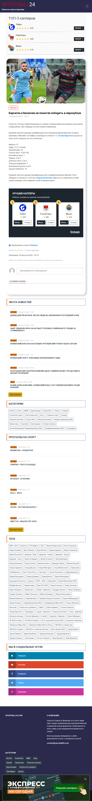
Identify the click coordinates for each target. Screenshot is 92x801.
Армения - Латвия (46, 554)
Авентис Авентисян (54, 546)
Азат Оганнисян (70, 546)
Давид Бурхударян (16, 576)
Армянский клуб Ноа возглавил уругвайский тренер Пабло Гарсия (43, 344)
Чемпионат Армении (74, 620)
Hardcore (23, 546)
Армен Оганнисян (70, 550)
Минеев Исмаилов (16, 598)
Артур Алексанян (15, 563)
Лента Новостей (31, 415)
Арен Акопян (42, 550)
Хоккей (64, 415)
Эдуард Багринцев (46, 634)
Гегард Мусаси (30, 568)
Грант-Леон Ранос (29, 572)
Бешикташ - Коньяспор (21, 450)
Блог (42, 415)
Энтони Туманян (43, 638)
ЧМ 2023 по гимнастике (63, 625)
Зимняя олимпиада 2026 (63, 419)
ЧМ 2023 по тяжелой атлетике (37, 629)
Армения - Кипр (30, 554)
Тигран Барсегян (65, 135)
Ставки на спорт (52, 415)
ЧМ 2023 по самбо (16, 629)
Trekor (19, 24)
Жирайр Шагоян (15, 585)
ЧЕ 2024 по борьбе (31, 620)
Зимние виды (29, 585)
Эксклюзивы (29, 638)
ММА (26, 411)
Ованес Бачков (15, 603)
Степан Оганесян (67, 607)
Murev (19, 46)
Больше (75, 231)
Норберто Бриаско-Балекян (49, 598)
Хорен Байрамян (74, 616)
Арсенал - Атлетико (20, 479)
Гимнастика (13, 424)
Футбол (13, 312)
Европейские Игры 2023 (67, 581)
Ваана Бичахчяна (44, 178)
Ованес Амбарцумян (70, 598)
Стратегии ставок (15, 415)
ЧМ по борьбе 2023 (58, 629)
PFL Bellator (34, 546)
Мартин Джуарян (46, 594)
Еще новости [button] (15, 395)
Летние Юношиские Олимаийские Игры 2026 (25, 428)
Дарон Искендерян (62, 576)
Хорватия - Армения (57, 616)
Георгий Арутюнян (61, 568)
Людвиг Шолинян (15, 594)
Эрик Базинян (57, 638)
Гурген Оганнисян (56, 572)
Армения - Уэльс (15, 559)
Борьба (65, 411)
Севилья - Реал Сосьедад (22, 465)
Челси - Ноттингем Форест (23, 507)
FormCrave (21, 35)
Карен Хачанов (70, 585)
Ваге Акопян (19, 250)
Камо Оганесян (56, 585)
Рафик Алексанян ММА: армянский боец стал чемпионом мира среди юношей (45, 386)
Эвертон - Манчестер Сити (23, 521)
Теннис (57, 411)
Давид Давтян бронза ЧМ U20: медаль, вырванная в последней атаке (44, 315)
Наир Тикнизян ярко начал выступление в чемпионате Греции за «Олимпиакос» (43, 329)
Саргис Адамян (52, 607)
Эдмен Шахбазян (30, 634)
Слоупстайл (30, 419)
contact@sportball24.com (58, 743)
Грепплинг (43, 572)
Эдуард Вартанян (63, 634)
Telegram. (33, 245)
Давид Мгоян (47, 576)
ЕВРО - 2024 (40, 581)
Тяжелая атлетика (16, 419)
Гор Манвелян (14, 572)
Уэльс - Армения (75, 612)
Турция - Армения (43, 612)
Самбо (41, 607)
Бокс (12, 382)
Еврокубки (52, 581)
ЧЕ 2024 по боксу (15, 620)
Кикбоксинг (29, 590)
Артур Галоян (30, 563)
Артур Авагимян (62, 559)
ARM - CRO (13, 546)
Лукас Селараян (74, 590)
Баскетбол (47, 411)
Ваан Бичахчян (29, 260)
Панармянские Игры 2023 (54, 428)
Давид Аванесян (72, 572)
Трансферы (71, 428)
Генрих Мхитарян (45, 568)
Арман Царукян (55, 550)
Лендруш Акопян (59, 590)
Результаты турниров (28, 607)
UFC (42, 546)
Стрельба (24, 424)
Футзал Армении (32, 616)
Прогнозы (13, 607)
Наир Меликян (31, 598)
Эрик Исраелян (71, 638)
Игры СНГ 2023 (42, 585)
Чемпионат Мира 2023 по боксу (40, 625)
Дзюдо (30, 581)
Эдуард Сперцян (15, 638)
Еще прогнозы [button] (16, 530)
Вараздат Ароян (58, 563)
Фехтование (35, 424)
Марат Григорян (31, 594)
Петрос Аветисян (72, 603)
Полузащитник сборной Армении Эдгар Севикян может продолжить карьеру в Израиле (45, 372)
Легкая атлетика (49, 424)
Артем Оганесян (47, 559)
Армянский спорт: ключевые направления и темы (35, 358)
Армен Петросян (15, 554)
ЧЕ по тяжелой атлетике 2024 (52, 620)
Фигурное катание (44, 419)
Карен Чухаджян (15, 590)
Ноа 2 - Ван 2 (16, 493)
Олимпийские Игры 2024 (33, 603)
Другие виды (36, 411)
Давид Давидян (33, 576)
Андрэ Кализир (15, 550)
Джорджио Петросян (17, 581)
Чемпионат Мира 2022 (17, 625)
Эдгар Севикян (15, 634)
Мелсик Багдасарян (63, 594)
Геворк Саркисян (15, 568)
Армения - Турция (62, 554)
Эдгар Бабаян (73, 629)
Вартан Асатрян (73, 563)
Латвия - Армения (43, 590)
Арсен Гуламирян (31, 559)
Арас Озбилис (29, 550)
